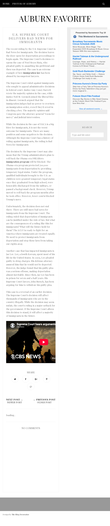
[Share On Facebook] (25, 379)
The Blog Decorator (20, 514)
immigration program (17, 161)
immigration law (31, 72)
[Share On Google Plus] (36, 379)
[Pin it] (46, 379)
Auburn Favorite (55, 18)
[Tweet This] (15, 379)
